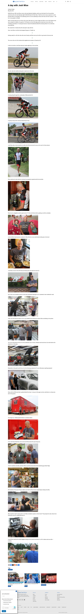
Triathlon (34, 595)
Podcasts (49, 1)
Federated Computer (64, 612)
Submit (4, 611)
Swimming (34, 601)
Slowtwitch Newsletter (7, 600)
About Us (58, 595)
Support (58, 598)
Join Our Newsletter (6, 593)
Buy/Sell (36, 1)
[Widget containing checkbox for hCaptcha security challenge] (9, 608)
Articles (32, 1)
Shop (54, 1)
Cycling (34, 597)
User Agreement (59, 594)
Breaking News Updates (7, 602)
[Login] (68, 2)
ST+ (56, 1)
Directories (41, 1)
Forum (46, 1)
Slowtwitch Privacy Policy (61, 597)
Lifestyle (10, 569)
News (34, 594)
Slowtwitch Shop (6, 604)
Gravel (34, 598)
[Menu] (70, 2)
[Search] (66, 2)
